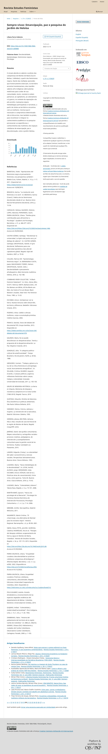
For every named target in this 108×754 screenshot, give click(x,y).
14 (13, 702)
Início (8, 18)
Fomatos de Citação (51, 68)
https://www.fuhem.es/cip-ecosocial (20, 185)
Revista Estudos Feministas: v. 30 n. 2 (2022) (36, 666)
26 (38, 702)
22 (30, 702)
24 (34, 702)
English (78, 34)
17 (19, 702)
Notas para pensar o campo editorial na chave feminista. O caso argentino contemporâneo (38, 648)
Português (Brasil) (82, 41)
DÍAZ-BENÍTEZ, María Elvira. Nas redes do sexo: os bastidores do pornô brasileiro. (38, 684)
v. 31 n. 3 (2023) (26, 18)
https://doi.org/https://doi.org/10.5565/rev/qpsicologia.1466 (28, 228)
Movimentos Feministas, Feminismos (38, 673)
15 (15, 702)
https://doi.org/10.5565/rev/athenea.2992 (22, 567)
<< (8, 702)
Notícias (23, 12)
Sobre (32, 12)
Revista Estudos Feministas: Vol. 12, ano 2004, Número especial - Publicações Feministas (37, 674)
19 (24, 702)
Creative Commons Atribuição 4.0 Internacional (56, 731)
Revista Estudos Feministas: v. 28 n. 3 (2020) (34, 656)
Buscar (100, 12)
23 (32, 702)
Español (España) (82, 37)
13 (11, 702)
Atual (5, 12)
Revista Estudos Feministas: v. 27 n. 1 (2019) (52, 698)
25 (36, 702)
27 (41, 702)
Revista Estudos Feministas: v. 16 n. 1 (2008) (53, 671)
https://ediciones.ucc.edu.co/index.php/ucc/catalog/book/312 (29, 587)
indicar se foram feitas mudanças (53, 171)
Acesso (102, 2)
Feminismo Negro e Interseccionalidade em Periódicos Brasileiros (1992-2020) (35, 659)
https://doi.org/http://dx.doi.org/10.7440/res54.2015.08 (26, 546)
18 (22, 702)
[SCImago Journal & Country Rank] (88, 93)
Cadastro (94, 2)
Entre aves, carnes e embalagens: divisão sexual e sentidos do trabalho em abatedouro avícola (38, 691)
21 (28, 702)
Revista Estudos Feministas (21, 8)
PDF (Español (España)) (53, 37)
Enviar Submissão (83, 22)
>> (44, 702)
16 (17, 702)
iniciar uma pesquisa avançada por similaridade (38, 707)
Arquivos (14, 12)
